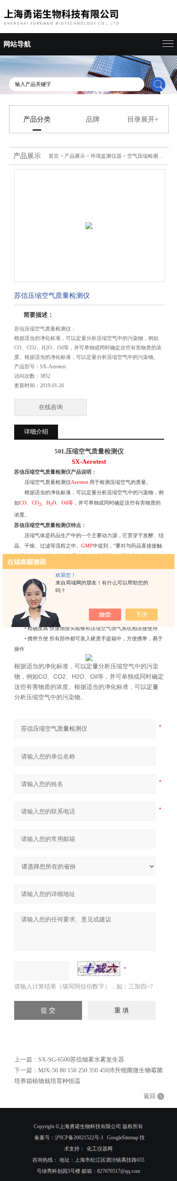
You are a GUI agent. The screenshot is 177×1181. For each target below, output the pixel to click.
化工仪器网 (100, 1149)
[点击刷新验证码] (98, 968)
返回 (149, 1096)
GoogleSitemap (122, 1138)
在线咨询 (51, 407)
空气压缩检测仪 (145, 156)
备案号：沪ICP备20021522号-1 (69, 1138)
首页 (54, 156)
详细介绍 (36, 431)
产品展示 (74, 156)
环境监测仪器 (106, 156)
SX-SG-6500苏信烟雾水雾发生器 (81, 1059)
